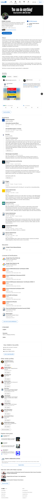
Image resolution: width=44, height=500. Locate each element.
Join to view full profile (9, 354)
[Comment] (12, 108)
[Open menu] (41, 17)
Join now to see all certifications (10, 321)
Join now (34, 2)
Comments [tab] (9, 76)
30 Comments (10, 105)
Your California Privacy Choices (27, 492)
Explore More (21, 465)
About (23, 488)
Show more (9, 150)
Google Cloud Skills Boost (11, 259)
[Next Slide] (42, 94)
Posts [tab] (4, 76)
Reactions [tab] (15, 76)
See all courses (5, 483)
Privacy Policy (3, 492)
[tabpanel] (22, 93)
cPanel (7, 270)
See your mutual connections (11, 29)
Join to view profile (7, 33)
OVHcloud (25, 84)
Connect (8, 365)
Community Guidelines (4, 497)
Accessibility (3, 490)
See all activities (6, 112)
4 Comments (27, 105)
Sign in (40, 2)
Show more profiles (5, 429)
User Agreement (25, 490)
